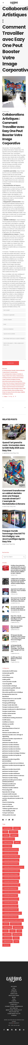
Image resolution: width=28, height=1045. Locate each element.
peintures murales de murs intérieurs (13, 763)
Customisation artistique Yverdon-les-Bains (13, 920)
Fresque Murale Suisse (19, 383)
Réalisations (14, 995)
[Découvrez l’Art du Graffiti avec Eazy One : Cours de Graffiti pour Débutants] (5, 600)
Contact (14, 1004)
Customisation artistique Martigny (11, 874)
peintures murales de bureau (10, 747)
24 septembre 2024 (15, 603)
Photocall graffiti (7, 790)
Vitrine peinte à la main (9, 815)
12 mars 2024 (5, 111)
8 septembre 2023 (15, 622)
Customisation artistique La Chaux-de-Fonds (13, 867)
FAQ (14, 999)
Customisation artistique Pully (10, 895)
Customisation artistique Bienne (10, 849)
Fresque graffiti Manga (9, 703)
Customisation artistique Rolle (10, 902)
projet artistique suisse (16, 388)
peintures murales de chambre (11, 749)
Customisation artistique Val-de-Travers (12, 913)
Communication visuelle (9, 370)
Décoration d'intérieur (8, 690)
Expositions (5, 696)
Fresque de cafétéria (8, 701)
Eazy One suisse (10, 383)
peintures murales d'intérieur (10, 744)
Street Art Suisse (7, 804)
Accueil (14, 986)
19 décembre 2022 (15, 629)
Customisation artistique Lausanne (11, 870)
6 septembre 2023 (15, 653)
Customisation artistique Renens (11, 899)
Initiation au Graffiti (8, 724)
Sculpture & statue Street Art (10, 796)
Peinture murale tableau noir (10, 732)
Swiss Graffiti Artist (7, 806)
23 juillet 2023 (14, 641)
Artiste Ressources (7, 677)
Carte (14, 1001)
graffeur (12, 930)
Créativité (17, 842)
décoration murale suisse (8, 381)
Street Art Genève (7, 941)
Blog (14, 997)
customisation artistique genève (11, 863)
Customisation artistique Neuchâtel (11, 884)
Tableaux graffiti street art (10, 808)
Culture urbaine (7, 846)
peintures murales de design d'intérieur (13, 753)
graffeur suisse (6, 385)
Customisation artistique (9, 686)
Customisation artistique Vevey (10, 916)
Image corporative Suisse (8, 386)
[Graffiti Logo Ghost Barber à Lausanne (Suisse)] (5, 659)
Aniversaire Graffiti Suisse (9, 671)
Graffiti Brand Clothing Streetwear (12, 718)
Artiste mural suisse (11, 375)
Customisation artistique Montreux (11, 877)
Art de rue (17, 828)
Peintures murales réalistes (10, 788)
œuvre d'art (6, 945)
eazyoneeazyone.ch (14, 1023)
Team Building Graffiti (8, 811)
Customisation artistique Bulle (10, 853)
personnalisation (7, 938)
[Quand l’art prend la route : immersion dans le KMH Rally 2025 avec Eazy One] (14, 432)
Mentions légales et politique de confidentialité (14, 1011)
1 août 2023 (13, 585)
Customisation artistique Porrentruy (11, 892)
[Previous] (8, 408)
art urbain (6, 835)
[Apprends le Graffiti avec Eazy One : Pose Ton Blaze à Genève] (5, 591)
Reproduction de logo (8, 792)
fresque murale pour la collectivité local (13, 709)
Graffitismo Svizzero (8, 722)
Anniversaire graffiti (8, 673)
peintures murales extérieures (11, 773)
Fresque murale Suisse (8, 711)
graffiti (19, 930)
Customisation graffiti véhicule (11, 688)
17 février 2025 (14, 594)
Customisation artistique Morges (10, 881)
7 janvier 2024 (14, 575)
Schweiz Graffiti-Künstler (9, 794)
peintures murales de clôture (10, 751)
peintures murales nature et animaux (13, 775)
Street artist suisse (15, 392)
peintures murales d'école (10, 742)
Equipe (14, 990)
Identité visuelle (17, 934)
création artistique (8, 842)
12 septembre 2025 (7, 453)
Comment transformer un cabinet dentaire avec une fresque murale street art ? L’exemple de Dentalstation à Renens (13, 497)
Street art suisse (6, 392)
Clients (14, 992)
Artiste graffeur (13, 831)
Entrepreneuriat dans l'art (9, 694)
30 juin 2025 (5, 544)
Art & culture (6, 675)
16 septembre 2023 (15, 612)
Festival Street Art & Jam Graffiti (11, 698)
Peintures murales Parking (10, 778)
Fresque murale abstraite (9, 705)
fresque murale (7, 927)
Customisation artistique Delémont (11, 856)
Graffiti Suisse (6, 720)
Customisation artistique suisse (10, 909)
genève (5, 930)
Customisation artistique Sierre (10, 906)
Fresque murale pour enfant (10, 707)
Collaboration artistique (8, 838)
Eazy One (4, 368)
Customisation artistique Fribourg (11, 860)
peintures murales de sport (10, 771)
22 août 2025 (5, 506)
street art (16, 938)
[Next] (20, 408)
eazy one (6, 923)
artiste (5, 831)
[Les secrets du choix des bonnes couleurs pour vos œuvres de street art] (5, 609)
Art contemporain (7, 828)
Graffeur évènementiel (8, 713)
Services (14, 993)
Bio (14, 988)
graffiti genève (7, 934)
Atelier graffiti (6, 679)
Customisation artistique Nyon (10, 888)
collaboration (14, 835)
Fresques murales (18, 927)
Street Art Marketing (8, 802)
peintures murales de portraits (11, 769)
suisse (16, 941)
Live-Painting (6, 726)
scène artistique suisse (17, 390)
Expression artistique (15, 923)
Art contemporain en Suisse (9, 374)
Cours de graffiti (7, 684)
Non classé (5, 730)
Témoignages (14, 1002)
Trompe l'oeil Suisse (8, 813)
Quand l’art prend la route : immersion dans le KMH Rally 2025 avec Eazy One (13, 446)
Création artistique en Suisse (13, 379)
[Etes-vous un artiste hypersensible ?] (5, 628)
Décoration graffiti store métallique (12, 692)
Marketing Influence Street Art (11, 728)
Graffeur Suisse (6, 715)
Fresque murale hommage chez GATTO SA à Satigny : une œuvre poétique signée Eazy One (13, 536)
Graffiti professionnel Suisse (17, 385)
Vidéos (14, 1015)
